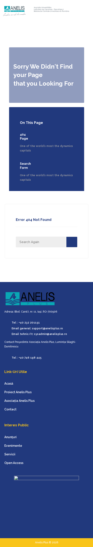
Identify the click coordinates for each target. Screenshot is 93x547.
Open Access (13, 463)
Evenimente (13, 445)
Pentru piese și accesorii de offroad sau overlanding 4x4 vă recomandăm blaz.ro (10, 539)
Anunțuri (10, 437)
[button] (83, 10)
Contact (10, 409)
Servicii (9, 454)
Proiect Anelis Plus (18, 392)
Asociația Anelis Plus (19, 400)
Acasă (8, 383)
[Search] (71, 242)
